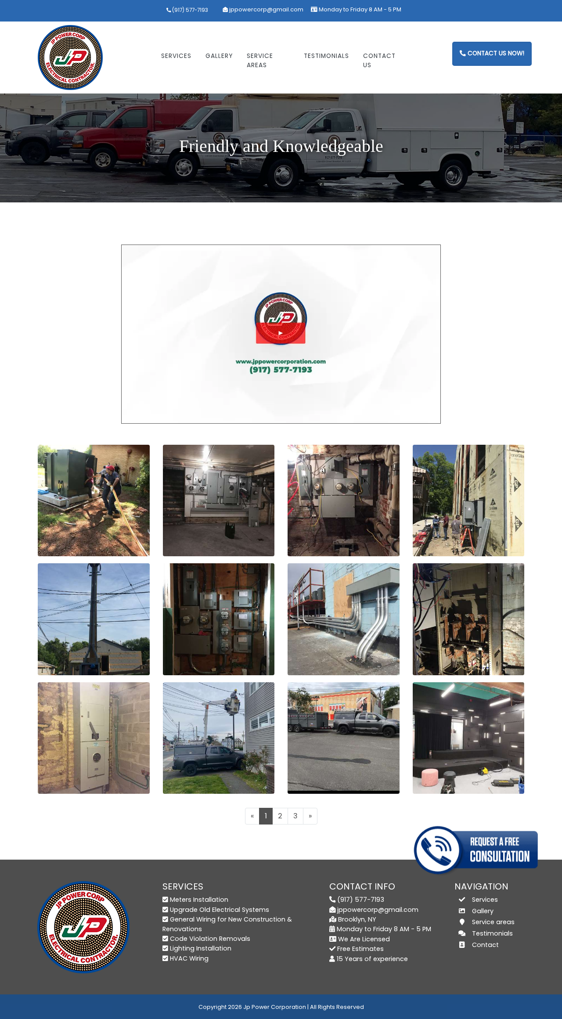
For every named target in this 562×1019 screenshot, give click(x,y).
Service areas (260, 60)
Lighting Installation (200, 948)
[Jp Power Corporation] (70, 56)
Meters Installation (199, 899)
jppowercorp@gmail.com (266, 9)
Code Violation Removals (210, 938)
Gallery (219, 56)
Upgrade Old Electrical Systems (219, 909)
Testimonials (326, 56)
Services (176, 56)
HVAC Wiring (189, 958)
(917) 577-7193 (189, 10)
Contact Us (379, 60)
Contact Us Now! (495, 53)
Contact (485, 944)
